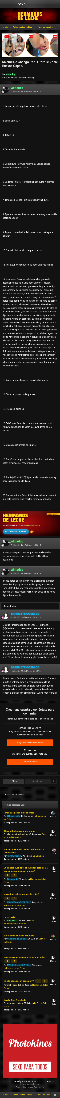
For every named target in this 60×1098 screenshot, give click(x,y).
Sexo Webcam (21, 5)
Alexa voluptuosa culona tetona (19, 831)
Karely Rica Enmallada (15, 1000)
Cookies (47, 1081)
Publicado (26, 91)
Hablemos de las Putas (14, 905)
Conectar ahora (30, 761)
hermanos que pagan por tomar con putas (24, 957)
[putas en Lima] (30, 16)
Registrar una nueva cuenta (30, 742)
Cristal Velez (10, 917)
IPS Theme (14, 1081)
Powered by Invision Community (30, 1087)
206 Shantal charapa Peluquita (19, 935)
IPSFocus (26, 1081)
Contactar (36, 1081)
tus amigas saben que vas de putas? (21, 894)
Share (14, 781)
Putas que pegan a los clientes (19, 812)
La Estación (38, 856)
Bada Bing (30, 77)
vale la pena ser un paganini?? (19, 981)
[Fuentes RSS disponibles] (55, 1095)
